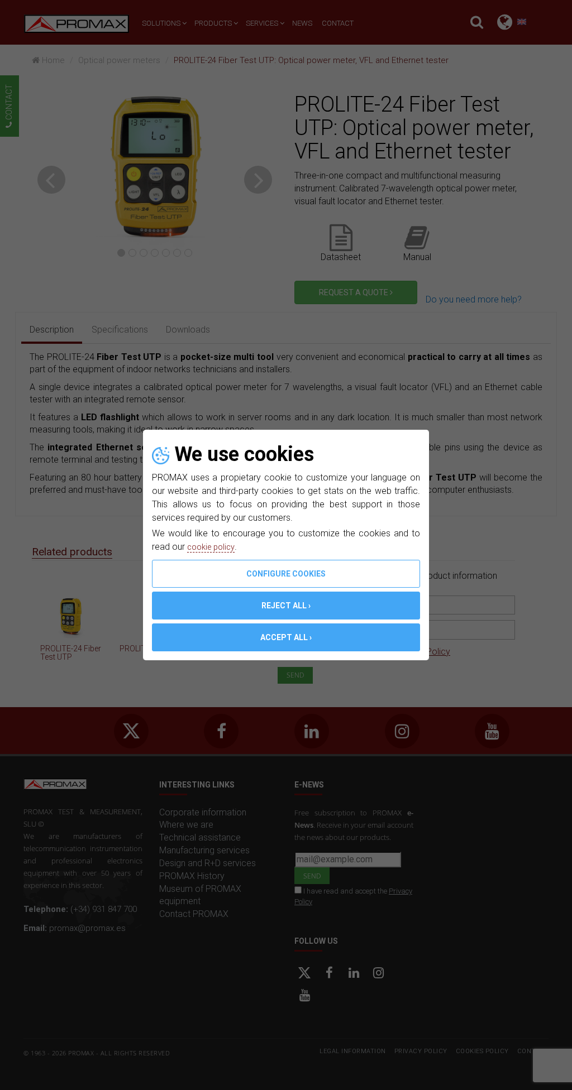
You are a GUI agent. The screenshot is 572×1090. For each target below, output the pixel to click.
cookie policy (213, 546)
